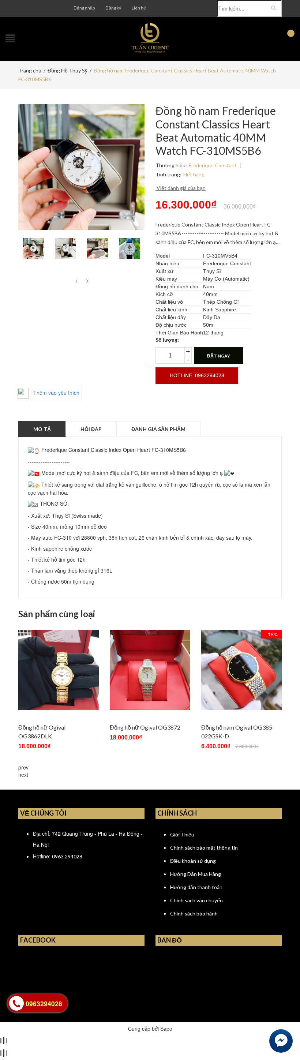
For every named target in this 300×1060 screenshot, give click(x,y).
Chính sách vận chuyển (196, 900)
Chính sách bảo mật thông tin (204, 847)
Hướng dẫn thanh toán (196, 887)
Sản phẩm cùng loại (56, 614)
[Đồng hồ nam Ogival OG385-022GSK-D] (241, 670)
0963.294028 (67, 856)
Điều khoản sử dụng (193, 861)
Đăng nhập (84, 8)
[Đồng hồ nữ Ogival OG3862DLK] (58, 670)
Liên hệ (139, 8)
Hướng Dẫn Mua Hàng (195, 874)
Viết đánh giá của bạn (180, 188)
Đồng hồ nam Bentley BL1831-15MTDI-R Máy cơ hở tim (103, 1029)
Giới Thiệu (182, 834)
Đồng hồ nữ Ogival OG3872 (145, 727)
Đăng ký (113, 8)
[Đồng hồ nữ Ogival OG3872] (150, 670)
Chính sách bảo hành (194, 913)
